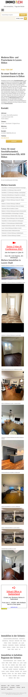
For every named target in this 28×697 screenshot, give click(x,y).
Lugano (3, 671)
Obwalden (17, 645)
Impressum (3, 685)
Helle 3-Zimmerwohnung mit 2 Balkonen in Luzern (11, 369)
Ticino (17, 647)
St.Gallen (13, 647)
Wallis (12, 649)
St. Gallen (22, 667)
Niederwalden (11, 645)
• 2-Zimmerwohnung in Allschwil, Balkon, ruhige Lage (12, 216)
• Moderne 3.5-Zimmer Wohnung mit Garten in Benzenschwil (13, 211)
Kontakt (18, 685)
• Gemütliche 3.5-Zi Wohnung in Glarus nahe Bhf (11, 190)
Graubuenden (15, 642)
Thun (9, 664)
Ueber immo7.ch (4, 687)
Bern (21, 640)
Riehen (20, 664)
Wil (25, 667)
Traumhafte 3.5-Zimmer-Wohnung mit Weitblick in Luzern (13, 282)
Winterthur (19, 660)
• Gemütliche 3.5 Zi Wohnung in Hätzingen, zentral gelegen (13, 192)
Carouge (24, 671)
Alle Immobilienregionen (8, 660)
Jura (19, 642)
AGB (8, 685)
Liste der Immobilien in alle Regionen (10, 638)
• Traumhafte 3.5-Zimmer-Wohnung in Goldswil (10, 235)
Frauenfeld (10, 669)
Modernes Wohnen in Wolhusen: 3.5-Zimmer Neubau (12, 265)
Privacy (12, 685)
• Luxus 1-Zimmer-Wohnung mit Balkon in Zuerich (11, 228)
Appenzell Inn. (22, 638)
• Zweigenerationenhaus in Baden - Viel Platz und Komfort (13, 225)
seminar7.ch (9, 689)
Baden (7, 667)
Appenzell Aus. (5, 640)
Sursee (25, 662)
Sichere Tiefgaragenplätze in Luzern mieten (10, 527)
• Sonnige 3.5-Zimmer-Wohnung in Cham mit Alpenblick (12, 218)
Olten (15, 677)
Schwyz (4, 647)
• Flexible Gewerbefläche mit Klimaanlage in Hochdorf (12, 213)
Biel (6, 664)
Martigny (19, 673)
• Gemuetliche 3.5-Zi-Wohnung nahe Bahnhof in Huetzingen (13, 187)
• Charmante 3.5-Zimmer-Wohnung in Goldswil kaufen (12, 233)
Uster (24, 660)
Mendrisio (17, 671)
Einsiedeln (15, 675)
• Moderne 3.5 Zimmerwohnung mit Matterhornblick (12, 223)
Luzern (22, 642)
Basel (17, 664)
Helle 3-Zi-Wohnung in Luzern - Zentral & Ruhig (11, 403)
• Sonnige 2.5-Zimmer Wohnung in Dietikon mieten (11, 197)
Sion (13, 673)
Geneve (9, 642)
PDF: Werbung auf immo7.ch (16, 694)
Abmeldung (12, 687)
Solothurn (9, 647)
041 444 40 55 (5, 138)
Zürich (15, 660)
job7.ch (23, 687)
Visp (7, 675)
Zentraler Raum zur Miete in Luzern (8, 548)
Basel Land (11, 640)
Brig (4, 675)
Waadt (9, 649)
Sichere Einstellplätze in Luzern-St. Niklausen (10, 506)
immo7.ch (3, 689)
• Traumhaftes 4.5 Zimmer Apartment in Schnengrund (12, 220)
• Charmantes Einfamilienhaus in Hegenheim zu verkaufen (13, 195)
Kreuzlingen (15, 669)
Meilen (7, 662)
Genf (21, 671)
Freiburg (5, 642)
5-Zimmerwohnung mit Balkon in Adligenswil (10, 472)
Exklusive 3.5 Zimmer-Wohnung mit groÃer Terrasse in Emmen (12, 438)
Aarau (3, 667)
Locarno (7, 671)
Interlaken (13, 664)
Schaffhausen (22, 645)
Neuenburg (5, 645)
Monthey (24, 673)
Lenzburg (11, 667)
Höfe (19, 675)
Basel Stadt (17, 640)
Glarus (24, 640)
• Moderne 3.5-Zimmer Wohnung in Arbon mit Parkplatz (12, 206)
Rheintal (5, 669)
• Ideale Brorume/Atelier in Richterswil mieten (10, 230)
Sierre (16, 673)
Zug (19, 649)
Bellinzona (12, 671)
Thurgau (21, 647)
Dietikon (14, 662)
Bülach (10, 662)
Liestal (24, 664)
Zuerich (16, 649)
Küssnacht (23, 675)
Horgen (3, 662)
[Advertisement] (14, 38)
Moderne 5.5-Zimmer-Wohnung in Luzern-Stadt (11, 335)
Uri (24, 647)
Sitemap (18, 687)
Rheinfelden (16, 667)
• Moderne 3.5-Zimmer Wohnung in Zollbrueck (10, 203)
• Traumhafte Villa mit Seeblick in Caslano (9, 208)
